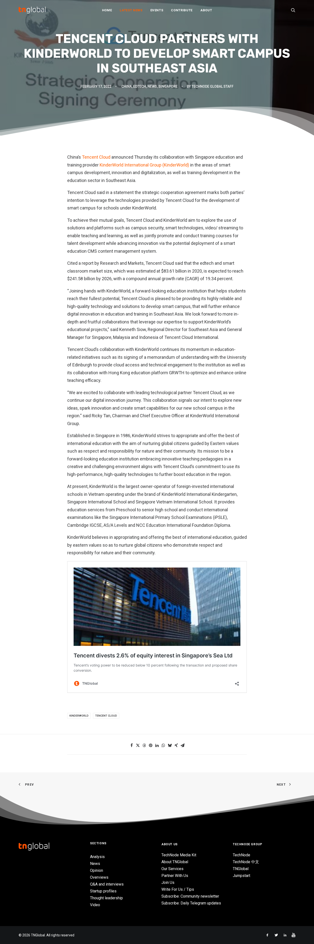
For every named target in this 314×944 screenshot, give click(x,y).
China (126, 86)
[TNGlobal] (32, 10)
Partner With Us (174, 875)
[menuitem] (107, 10)
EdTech (139, 86)
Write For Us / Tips (177, 889)
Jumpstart (241, 875)
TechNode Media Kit (178, 855)
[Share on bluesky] (170, 745)
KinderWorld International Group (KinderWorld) (145, 164)
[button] (293, 10)
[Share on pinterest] (151, 745)
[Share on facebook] (131, 745)
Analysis (97, 856)
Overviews (99, 877)
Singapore (168, 86)
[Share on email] (182, 745)
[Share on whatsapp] (163, 745)
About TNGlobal (174, 862)
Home (107, 10)
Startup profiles (103, 891)
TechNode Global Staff (213, 86)
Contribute (182, 10)
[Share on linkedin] (157, 745)
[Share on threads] (144, 745)
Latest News (131, 10)
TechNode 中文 (246, 862)
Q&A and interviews (107, 884)
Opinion (96, 870)
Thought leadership (106, 898)
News (152, 86)
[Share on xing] (176, 745)
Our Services (172, 868)
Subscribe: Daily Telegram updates (191, 903)
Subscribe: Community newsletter (190, 896)
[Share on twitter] (138, 745)
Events (156, 10)
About (206, 10)
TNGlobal (241, 868)
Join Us (167, 882)
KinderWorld (79, 715)
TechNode (241, 855)
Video (95, 904)
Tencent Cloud (96, 157)
